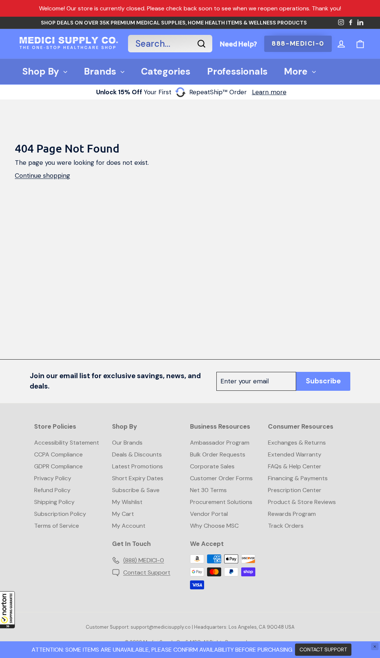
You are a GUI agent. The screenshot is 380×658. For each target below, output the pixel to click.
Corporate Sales (212, 466)
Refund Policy (52, 490)
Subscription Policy (60, 514)
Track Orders (286, 526)
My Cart (123, 514)
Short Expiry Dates (137, 478)
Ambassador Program (219, 442)
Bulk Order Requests (217, 454)
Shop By (40, 71)
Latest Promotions (137, 466)
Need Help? (238, 43)
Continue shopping (42, 175)
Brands (100, 71)
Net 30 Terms (208, 490)
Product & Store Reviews (302, 502)
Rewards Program (292, 514)
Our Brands (127, 442)
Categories (165, 71)
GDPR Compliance (58, 466)
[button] (7, 609)
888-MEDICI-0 (298, 43)
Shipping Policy (54, 502)
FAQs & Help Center (294, 466)
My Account (128, 526)
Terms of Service (56, 526)
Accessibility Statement (66, 442)
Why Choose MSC (214, 526)
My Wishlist (127, 502)
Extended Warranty (294, 454)
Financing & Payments (298, 478)
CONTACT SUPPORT (323, 649)
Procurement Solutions (221, 502)
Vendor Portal (209, 514)
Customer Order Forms (221, 478)
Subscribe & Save (136, 490)
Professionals (237, 71)
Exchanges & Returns (297, 442)
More (296, 71)
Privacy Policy (52, 478)
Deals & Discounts (137, 454)
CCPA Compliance (58, 454)
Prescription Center (294, 490)
